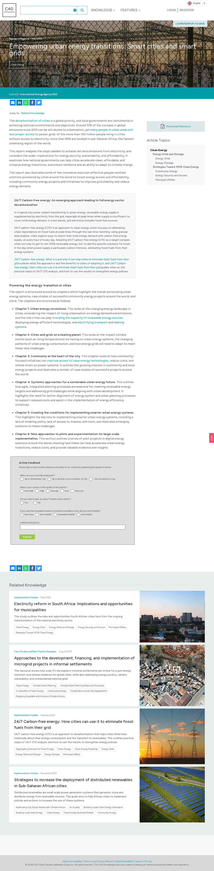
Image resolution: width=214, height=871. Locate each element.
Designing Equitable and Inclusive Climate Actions (40, 696)
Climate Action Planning (44, 685)
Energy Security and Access (171, 175)
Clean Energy (17, 64)
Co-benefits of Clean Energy (30, 691)
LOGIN (171, 10)
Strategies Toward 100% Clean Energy (176, 166)
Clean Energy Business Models (78, 812)
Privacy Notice (105, 861)
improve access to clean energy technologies (78, 360)
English (196, 3)
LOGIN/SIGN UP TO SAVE (190, 23)
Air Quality (74, 807)
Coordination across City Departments (88, 691)
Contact (117, 861)
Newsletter (127, 861)
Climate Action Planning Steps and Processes (82, 685)
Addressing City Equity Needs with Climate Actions (41, 807)
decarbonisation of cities (32, 121)
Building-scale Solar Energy (29, 812)
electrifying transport (93, 322)
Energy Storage (164, 162)
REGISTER (187, 10)
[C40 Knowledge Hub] (9, 10)
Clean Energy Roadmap (86, 749)
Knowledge (101, 10)
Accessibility (76, 861)
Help (211, 438)
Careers (138, 861)
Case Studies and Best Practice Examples (35, 651)
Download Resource (178, 126)
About (65, 861)
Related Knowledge (32, 113)
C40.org (147, 861)
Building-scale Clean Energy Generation (103, 807)
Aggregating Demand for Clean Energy (35, 749)
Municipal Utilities (165, 179)
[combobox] (43, 10)
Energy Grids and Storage (168, 154)
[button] (82, 10)
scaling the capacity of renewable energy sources (89, 318)
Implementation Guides (26, 597)
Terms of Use (89, 861)
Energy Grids (162, 158)
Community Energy (166, 171)
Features (129, 10)
